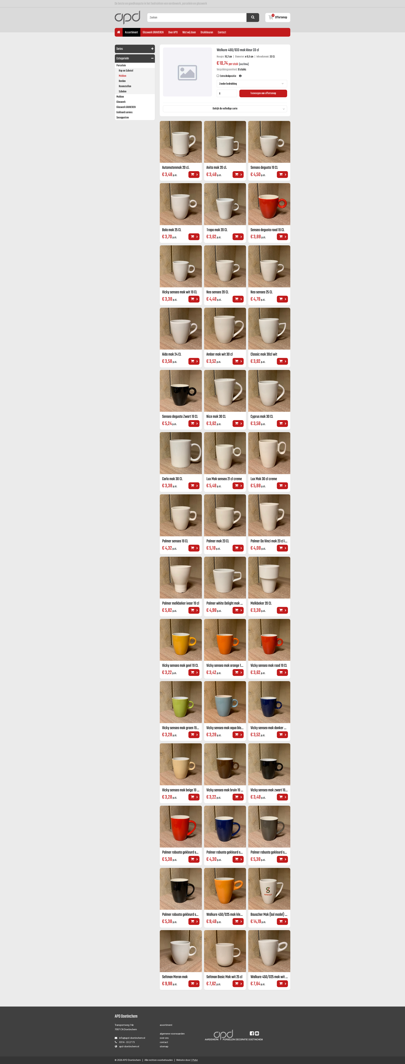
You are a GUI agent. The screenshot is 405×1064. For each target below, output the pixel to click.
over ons (164, 1038)
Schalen (122, 91)
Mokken (122, 76)
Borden (122, 81)
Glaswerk (120, 102)
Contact (222, 32)
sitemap (164, 1046)
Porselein (121, 65)
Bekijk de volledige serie (225, 108)
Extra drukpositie (227, 76)
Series (119, 48)
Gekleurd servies (124, 112)
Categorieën (122, 58)
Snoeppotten (122, 117)
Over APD (173, 32)
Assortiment (131, 32)
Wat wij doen (189, 32)
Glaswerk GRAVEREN (153, 32)
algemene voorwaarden (172, 1034)
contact (164, 1042)
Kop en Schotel (126, 71)
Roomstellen (125, 86)
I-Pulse (194, 1060)
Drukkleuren (207, 32)
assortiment (166, 1025)
